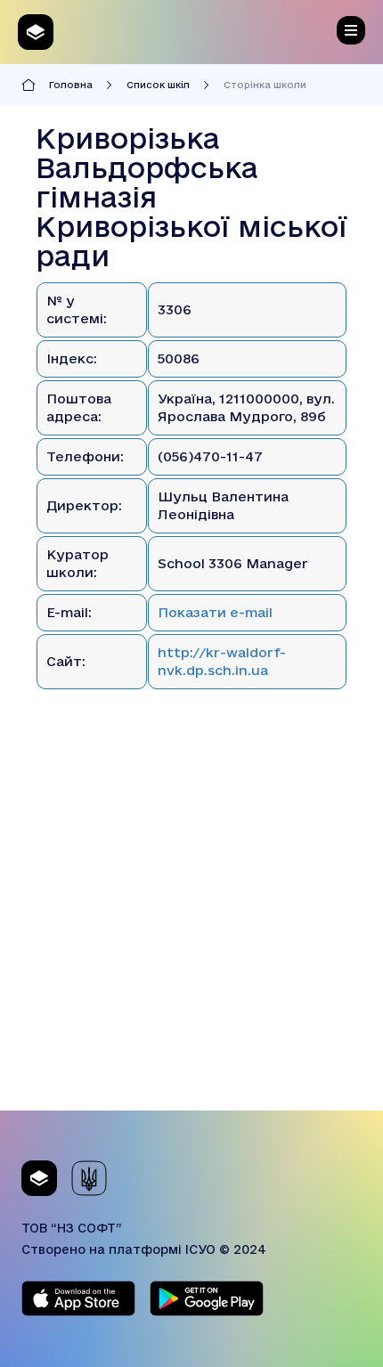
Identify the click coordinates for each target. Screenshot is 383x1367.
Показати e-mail (215, 612)
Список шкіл (158, 84)
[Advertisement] (191, 919)
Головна (71, 84)
